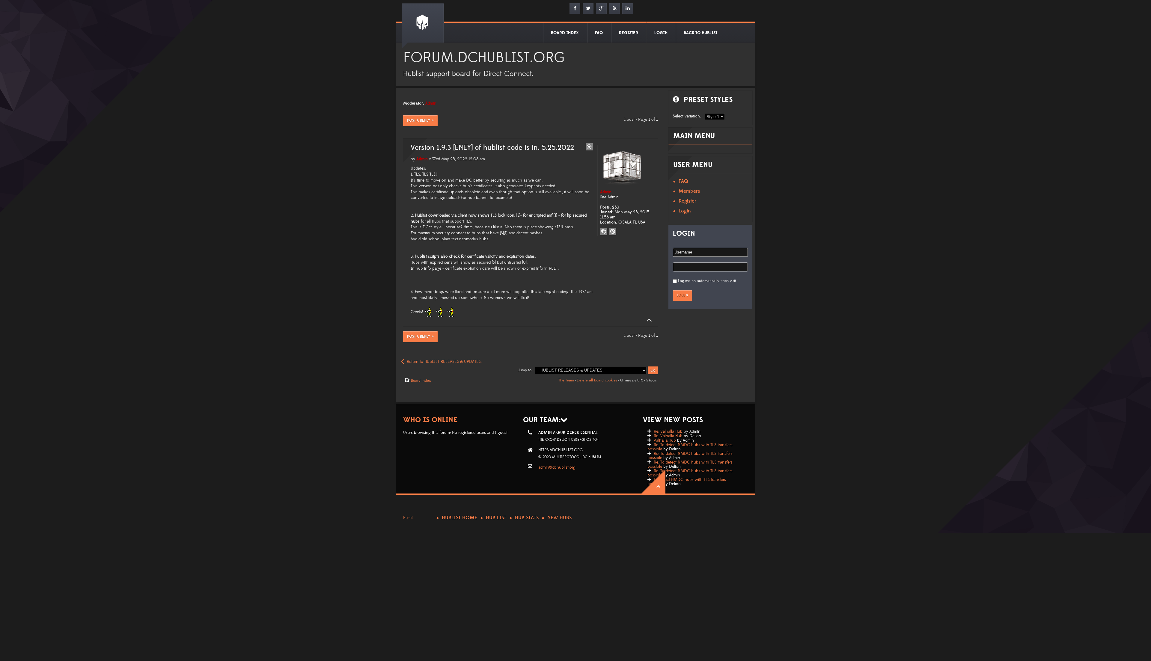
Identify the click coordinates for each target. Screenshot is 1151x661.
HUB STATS (527, 517)
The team (566, 380)
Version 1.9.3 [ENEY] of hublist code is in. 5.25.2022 (492, 147)
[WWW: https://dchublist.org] (613, 232)
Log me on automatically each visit (707, 280)
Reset (408, 517)
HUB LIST (496, 517)
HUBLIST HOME (459, 517)
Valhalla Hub (665, 440)
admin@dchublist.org (557, 467)
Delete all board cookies (597, 380)
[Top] (647, 320)
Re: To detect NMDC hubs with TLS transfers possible (690, 447)
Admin (430, 103)
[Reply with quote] (589, 147)
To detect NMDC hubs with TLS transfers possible (686, 482)
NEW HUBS (559, 517)
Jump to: (525, 370)
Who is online (430, 420)
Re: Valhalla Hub (668, 431)
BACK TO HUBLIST (700, 33)
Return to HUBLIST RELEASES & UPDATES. (444, 361)
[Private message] (604, 232)
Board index (421, 380)
